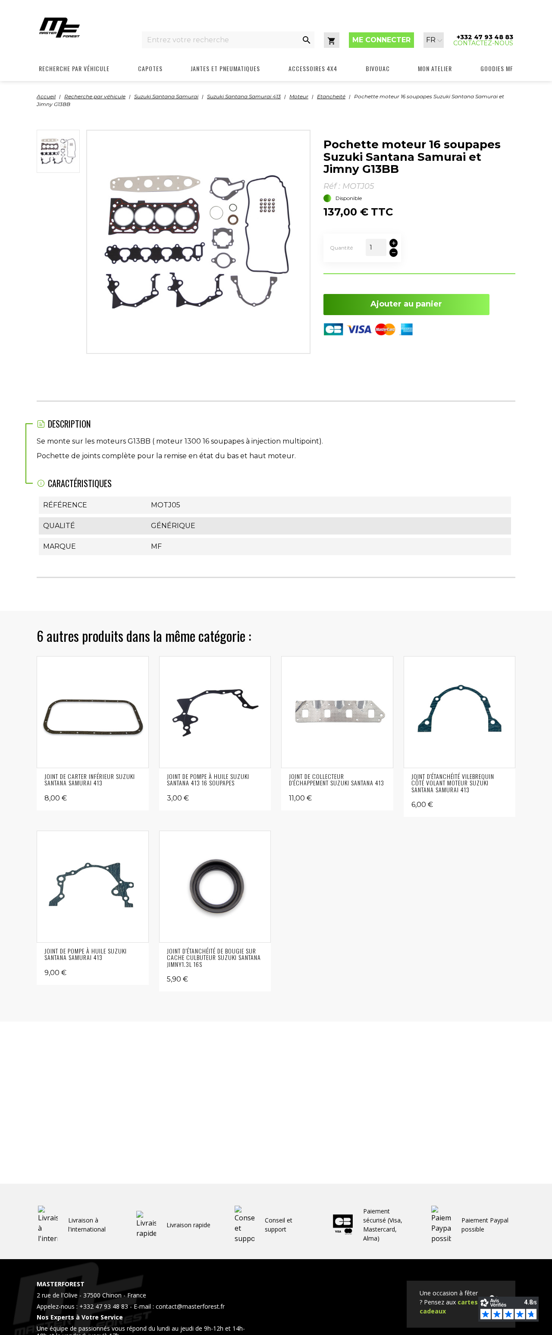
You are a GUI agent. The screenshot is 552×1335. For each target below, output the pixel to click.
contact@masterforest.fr (190, 1306)
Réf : (331, 186)
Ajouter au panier (406, 304)
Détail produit (92, 712)
